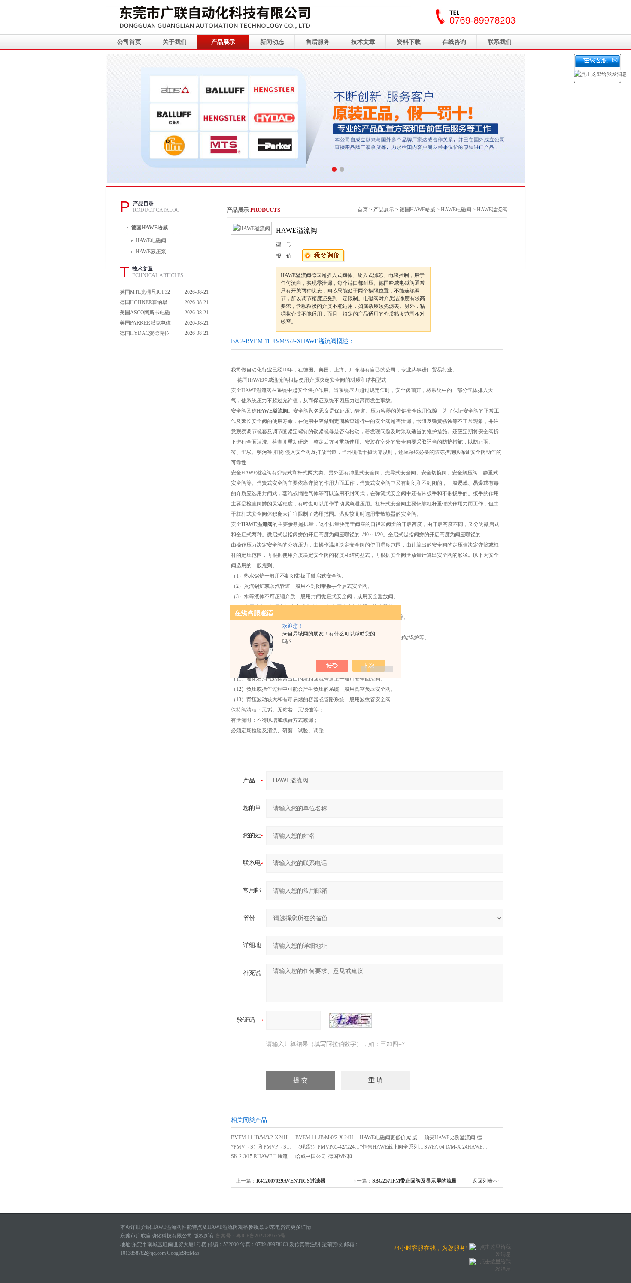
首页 (363, 210)
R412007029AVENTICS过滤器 (290, 1181)
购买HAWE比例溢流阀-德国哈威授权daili (470, 1137)
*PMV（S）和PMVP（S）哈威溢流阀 (274, 1147)
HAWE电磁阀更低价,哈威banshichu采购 (404, 1137)
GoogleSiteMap (183, 1253)
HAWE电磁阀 (456, 210)
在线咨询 (454, 42)
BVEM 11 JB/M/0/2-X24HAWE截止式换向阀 (280, 1137)
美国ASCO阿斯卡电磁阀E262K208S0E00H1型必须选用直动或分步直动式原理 (145, 314)
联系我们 (500, 42)
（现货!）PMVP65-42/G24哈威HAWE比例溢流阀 (350, 1147)
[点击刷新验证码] (350, 1020)
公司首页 (129, 42)
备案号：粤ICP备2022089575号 (250, 1236)
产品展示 (223, 42)
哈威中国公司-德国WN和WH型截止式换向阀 (346, 1156)
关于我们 (175, 42)
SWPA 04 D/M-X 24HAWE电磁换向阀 (466, 1147)
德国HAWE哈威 (149, 228)
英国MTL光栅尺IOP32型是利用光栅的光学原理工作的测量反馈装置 (145, 293)
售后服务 (318, 42)
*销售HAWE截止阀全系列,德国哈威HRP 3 (407, 1147)
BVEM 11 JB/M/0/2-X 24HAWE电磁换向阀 (342, 1137)
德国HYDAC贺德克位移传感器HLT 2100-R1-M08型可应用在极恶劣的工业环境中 (145, 334)
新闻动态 (272, 42)
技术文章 (363, 42)
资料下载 (409, 42)
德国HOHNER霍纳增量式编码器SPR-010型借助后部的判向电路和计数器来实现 (145, 303)
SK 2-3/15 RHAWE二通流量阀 (264, 1156)
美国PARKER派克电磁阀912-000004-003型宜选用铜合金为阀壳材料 (145, 324)
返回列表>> (485, 1181)
